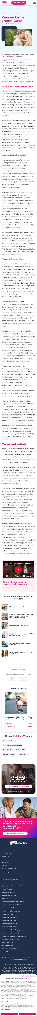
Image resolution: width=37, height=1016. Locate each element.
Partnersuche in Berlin (9, 908)
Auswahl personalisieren (27, 1014)
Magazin (16, 54)
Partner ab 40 (23, 754)
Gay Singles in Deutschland (11, 939)
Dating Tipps (24, 54)
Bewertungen (6, 853)
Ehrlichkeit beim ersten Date (19, 625)
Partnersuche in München (11, 911)
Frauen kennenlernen (9, 949)
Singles (12, 679)
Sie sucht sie (6, 952)
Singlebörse (7, 750)
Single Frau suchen (8, 892)
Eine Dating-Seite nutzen (15, 674)
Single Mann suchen (9, 895)
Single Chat (5, 898)
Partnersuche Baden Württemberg (14, 936)
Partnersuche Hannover (10, 927)
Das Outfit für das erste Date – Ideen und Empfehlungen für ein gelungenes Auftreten (22, 616)
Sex (29, 674)
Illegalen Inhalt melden (10, 869)
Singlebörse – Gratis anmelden (12, 886)
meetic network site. (19, 959)
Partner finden (8, 754)
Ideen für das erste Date (17, 607)
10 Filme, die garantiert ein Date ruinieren (20, 643)
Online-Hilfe (6, 856)
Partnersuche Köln (8, 914)
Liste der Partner (5, 1009)
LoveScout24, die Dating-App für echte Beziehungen (15, 718)
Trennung (23, 679)
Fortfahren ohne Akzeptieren (28, 976)
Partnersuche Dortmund (10, 933)
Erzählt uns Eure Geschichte (19, 786)
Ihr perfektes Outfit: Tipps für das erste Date (20, 653)
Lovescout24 (8, 54)
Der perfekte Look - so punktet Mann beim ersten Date (22, 634)
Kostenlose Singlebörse (10, 880)
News (3, 850)
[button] (34, 2)
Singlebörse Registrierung (12, 745)
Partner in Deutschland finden (12, 905)
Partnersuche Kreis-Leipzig (11, 930)
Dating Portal (20, 750)
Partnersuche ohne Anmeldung (13, 902)
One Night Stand (7, 945)
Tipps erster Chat (7, 942)
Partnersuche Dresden (9, 923)
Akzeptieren (9, 1014)
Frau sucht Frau (8, 741)
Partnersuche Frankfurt (10, 917)
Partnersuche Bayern (9, 920)
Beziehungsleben (18, 669)
